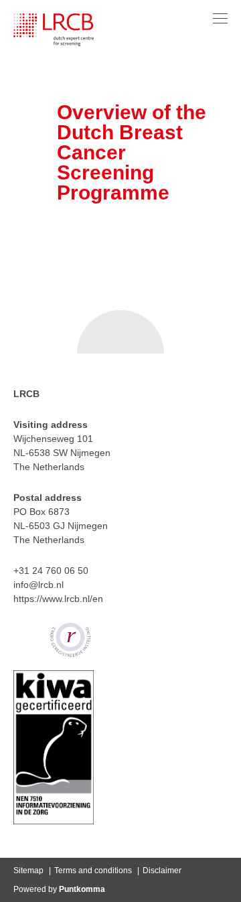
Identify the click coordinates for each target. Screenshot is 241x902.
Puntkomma (82, 889)
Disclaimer (162, 870)
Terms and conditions (93, 870)
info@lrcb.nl (38, 584)
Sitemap (28, 870)
